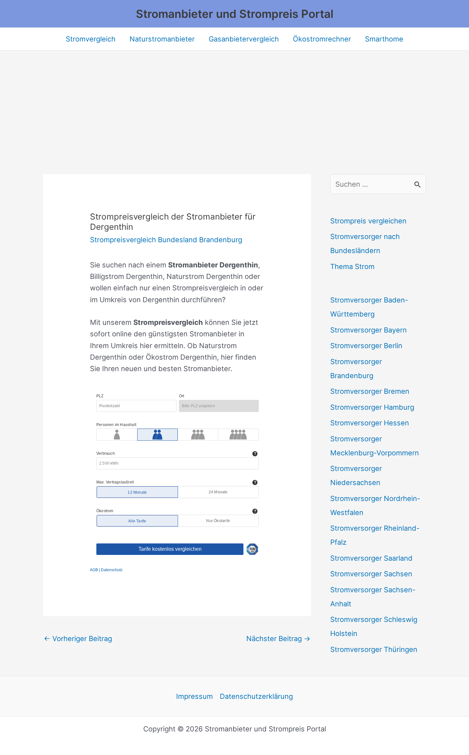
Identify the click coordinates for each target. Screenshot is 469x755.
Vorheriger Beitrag (78, 638)
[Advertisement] (234, 98)
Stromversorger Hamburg (372, 407)
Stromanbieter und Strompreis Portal (234, 13)
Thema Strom (352, 266)
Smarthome (384, 39)
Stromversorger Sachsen (371, 574)
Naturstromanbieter (162, 39)
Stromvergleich (90, 39)
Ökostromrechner (322, 39)
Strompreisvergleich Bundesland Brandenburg (166, 239)
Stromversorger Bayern (368, 330)
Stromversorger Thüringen (373, 649)
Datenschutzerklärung (256, 696)
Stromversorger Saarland (371, 558)
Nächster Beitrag (278, 638)
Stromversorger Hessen (369, 423)
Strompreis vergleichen (368, 221)
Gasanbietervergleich (244, 39)
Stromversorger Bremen (369, 391)
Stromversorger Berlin (366, 345)
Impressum (194, 696)
